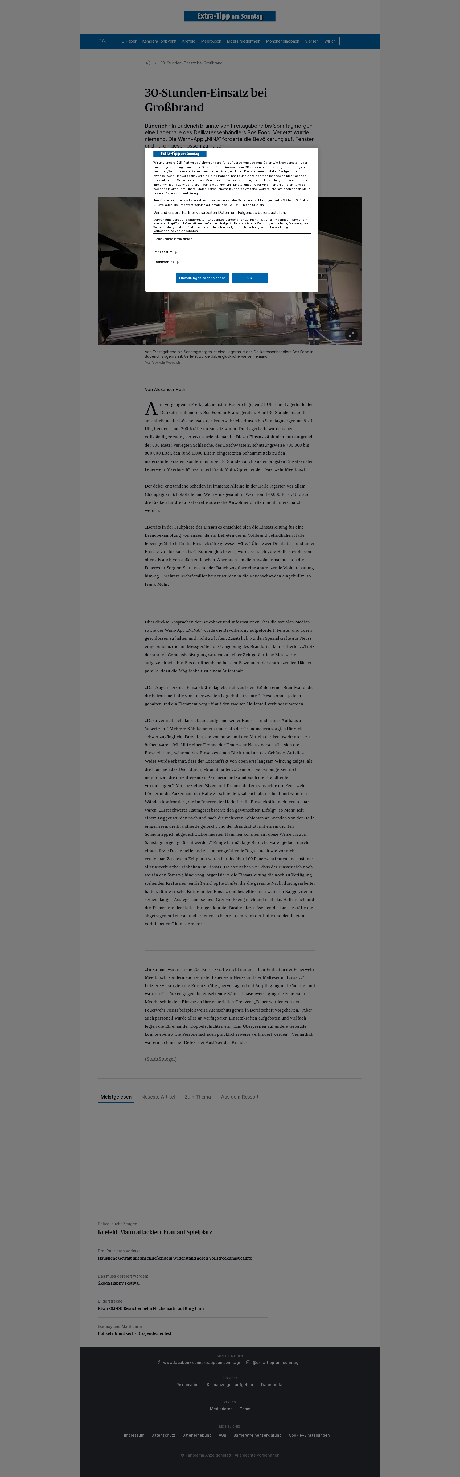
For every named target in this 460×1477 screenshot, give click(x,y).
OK (249, 278)
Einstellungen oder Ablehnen (202, 278)
